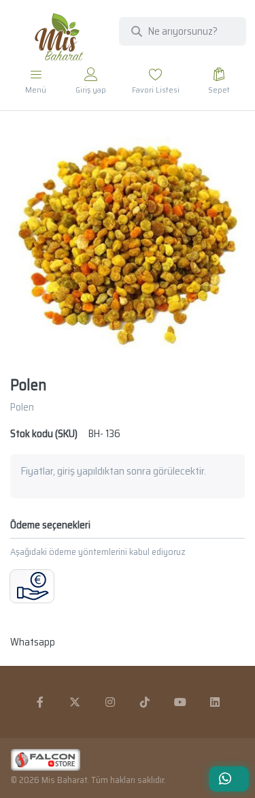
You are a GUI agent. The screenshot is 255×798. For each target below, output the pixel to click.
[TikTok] (145, 702)
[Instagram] (110, 702)
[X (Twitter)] (75, 702)
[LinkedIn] (216, 702)
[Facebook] (40, 702)
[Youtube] (180, 702)
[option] (127, 244)
